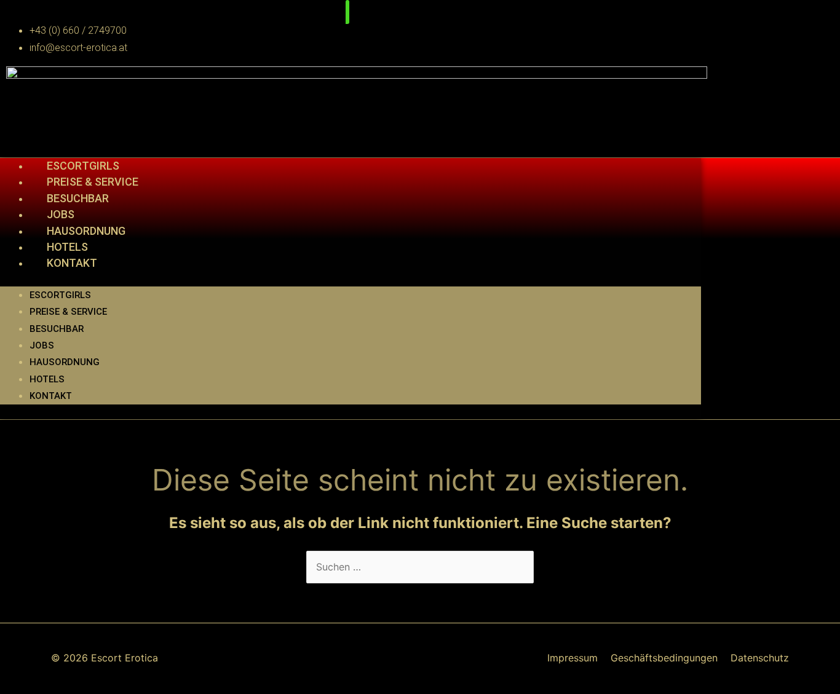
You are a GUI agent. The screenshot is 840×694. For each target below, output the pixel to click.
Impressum (572, 658)
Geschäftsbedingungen (664, 658)
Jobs (60, 214)
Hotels (67, 246)
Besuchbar (78, 198)
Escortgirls (83, 165)
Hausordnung (86, 230)
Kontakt (72, 262)
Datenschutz (760, 658)
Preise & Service (92, 181)
